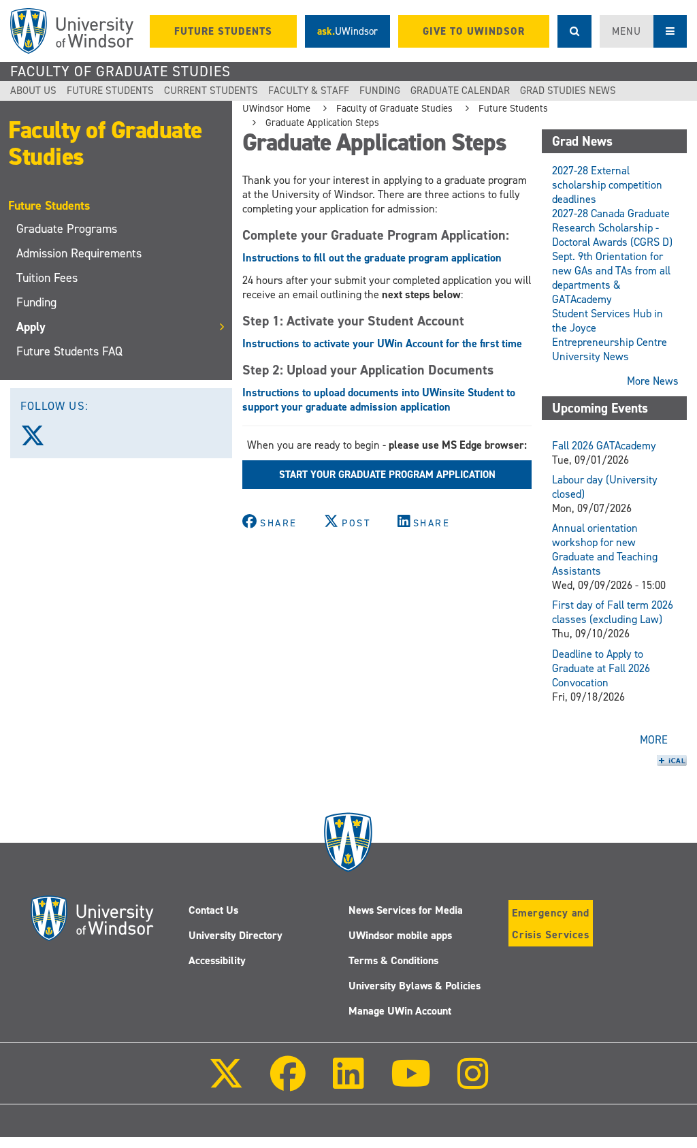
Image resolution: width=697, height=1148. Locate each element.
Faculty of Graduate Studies (120, 71)
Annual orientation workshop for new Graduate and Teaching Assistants (605, 549)
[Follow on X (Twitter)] (226, 1083)
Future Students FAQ (69, 351)
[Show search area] (574, 31)
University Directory (235, 935)
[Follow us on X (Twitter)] (38, 440)
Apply (31, 327)
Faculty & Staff (308, 90)
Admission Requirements (79, 253)
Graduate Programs (66, 229)
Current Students (211, 90)
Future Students (110, 90)
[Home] (71, 31)
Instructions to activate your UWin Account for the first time (382, 343)
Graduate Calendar (460, 90)
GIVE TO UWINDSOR (474, 31)
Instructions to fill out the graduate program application (372, 258)
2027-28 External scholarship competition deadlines (607, 184)
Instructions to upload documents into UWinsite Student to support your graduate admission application (378, 399)
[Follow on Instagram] (473, 1083)
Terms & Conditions (393, 960)
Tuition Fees (47, 278)
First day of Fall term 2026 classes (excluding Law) (612, 612)
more (654, 740)
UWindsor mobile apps (400, 935)
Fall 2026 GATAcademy (604, 446)
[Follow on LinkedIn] (348, 1083)
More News (653, 381)
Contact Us (213, 910)
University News (590, 356)
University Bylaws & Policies (414, 985)
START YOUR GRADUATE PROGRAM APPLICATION (387, 474)
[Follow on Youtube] (410, 1083)
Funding (379, 90)
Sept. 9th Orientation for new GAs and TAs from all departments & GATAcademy (611, 277)
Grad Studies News (568, 90)
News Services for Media (405, 910)
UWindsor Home (276, 108)
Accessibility (217, 960)
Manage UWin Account (399, 1011)
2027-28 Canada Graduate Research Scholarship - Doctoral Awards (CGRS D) (612, 227)
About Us (33, 90)
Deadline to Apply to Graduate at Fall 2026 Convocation (601, 668)
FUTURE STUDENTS (223, 31)
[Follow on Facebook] (288, 1083)
